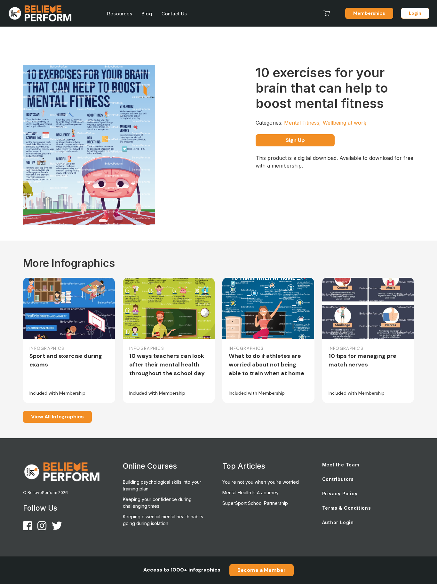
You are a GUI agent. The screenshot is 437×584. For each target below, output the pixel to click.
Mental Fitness (302, 122)
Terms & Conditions (346, 508)
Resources (119, 13)
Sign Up (295, 140)
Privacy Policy (340, 493)
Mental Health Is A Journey (250, 492)
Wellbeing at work (344, 122)
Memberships (369, 13)
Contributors (338, 479)
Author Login (338, 522)
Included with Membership (57, 393)
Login (415, 13)
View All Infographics (57, 416)
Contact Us (174, 13)
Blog (147, 13)
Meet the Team (340, 464)
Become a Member (261, 570)
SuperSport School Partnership (255, 503)
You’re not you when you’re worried (260, 482)
